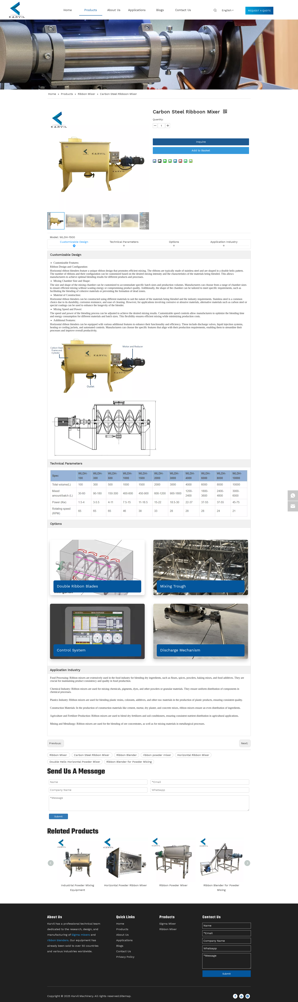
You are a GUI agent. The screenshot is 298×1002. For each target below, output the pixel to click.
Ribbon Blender (126, 755)
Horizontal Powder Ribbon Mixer (125, 885)
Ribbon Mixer (58, 755)
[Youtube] (241, 996)
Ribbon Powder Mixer (173, 885)
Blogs (119, 945)
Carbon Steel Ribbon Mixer (92, 755)
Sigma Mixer (167, 923)
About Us (122, 934)
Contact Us (123, 951)
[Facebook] (235, 996)
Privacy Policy (125, 956)
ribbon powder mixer (157, 755)
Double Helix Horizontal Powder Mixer (74, 761)
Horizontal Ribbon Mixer (193, 755)
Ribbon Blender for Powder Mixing (129, 761)
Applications (124, 940)
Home (120, 923)
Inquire (201, 141)
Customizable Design (74, 241)
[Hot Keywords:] (215, 10)
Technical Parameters (124, 241)
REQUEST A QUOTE (259, 10)
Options (174, 241)
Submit (58, 816)
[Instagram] (247, 996)
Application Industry (223, 241)
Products (122, 929)
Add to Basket (201, 150)
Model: (54, 237)
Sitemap (125, 996)
